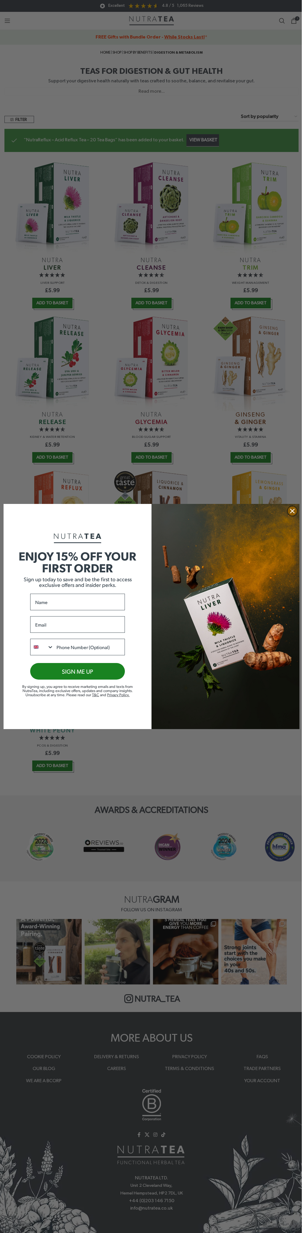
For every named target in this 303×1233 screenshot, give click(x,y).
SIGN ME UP (77, 671)
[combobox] (42, 647)
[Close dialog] (292, 511)
